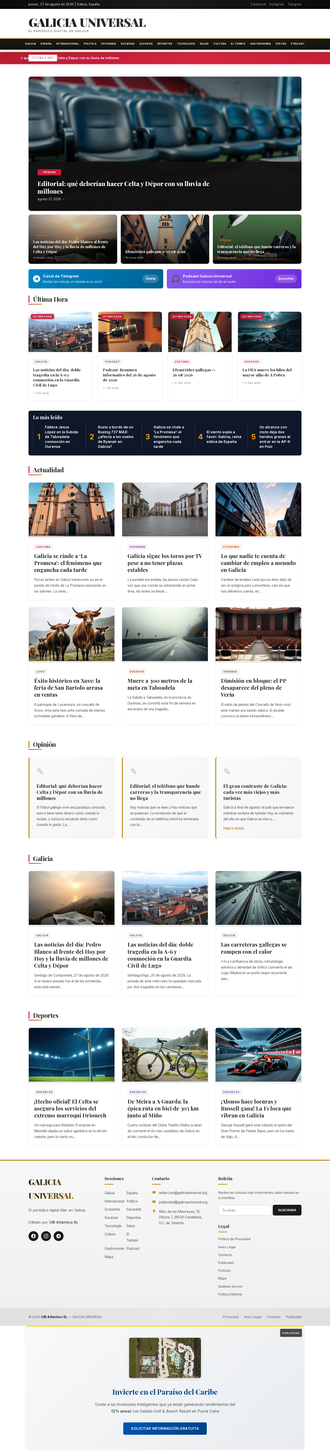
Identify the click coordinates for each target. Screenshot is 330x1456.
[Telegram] (59, 1236)
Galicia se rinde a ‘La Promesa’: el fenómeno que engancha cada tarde (68, 562)
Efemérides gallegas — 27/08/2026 (155, 251)
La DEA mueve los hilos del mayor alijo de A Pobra (267, 372)
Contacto (225, 1255)
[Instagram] (46, 1236)
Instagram (277, 4)
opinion (49, 172)
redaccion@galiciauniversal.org (183, 1193)
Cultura (219, 43)
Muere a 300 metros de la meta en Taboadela (160, 684)
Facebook (258, 4)
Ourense (230, 671)
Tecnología (186, 43)
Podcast (298, 43)
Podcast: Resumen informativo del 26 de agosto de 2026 (129, 374)
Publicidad (226, 1263)
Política (90, 43)
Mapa (109, 1257)
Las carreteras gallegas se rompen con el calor (254, 948)
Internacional (67, 43)
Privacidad (231, 1317)
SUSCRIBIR (287, 1210)
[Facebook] (33, 1236)
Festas (281, 43)
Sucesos (146, 43)
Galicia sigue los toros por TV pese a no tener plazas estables (165, 562)
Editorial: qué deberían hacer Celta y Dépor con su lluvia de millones (104, 58)
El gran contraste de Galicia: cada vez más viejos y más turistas (255, 792)
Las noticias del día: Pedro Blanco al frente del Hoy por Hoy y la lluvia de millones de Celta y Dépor (70, 246)
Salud (204, 43)
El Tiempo (238, 43)
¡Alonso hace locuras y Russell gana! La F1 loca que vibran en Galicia (256, 1108)
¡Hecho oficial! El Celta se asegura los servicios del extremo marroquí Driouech (70, 1108)
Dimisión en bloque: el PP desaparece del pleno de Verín (253, 687)
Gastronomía (260, 43)
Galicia (30, 43)
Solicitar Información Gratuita (165, 1428)
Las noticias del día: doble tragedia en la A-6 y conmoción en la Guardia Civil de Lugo (57, 377)
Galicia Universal (87, 22)
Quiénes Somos (230, 1286)
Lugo (40, 671)
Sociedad (128, 43)
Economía (108, 43)
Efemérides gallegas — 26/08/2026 (194, 372)
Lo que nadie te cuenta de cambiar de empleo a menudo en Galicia (258, 562)
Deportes (164, 43)
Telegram (294, 4)
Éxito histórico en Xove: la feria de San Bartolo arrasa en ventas (68, 687)
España (46, 43)
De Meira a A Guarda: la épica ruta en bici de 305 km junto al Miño (163, 1108)
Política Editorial (230, 1294)
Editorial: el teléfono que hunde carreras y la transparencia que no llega (256, 249)
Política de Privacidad (234, 1239)
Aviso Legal (226, 1247)
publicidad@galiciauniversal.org (183, 1202)
